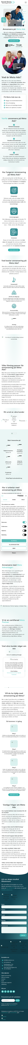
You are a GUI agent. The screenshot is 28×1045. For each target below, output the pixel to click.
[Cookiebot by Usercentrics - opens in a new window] (17, 496)
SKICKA (17, 1000)
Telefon (3, 909)
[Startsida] (7, 2)
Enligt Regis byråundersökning (14, 478)
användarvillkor (13, 1012)
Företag (3, 920)
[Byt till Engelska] (4, 1016)
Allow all (14, 540)
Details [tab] (14, 499)
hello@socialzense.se (6, 890)
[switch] (24, 526)
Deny (14, 548)
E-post (3, 915)
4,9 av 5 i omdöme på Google (14, 654)
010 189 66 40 (10, 888)
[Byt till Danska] (3, 1018)
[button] (1, 421)
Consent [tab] (5, 499)
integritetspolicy (12, 1005)
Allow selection (14, 544)
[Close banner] (25, 495)
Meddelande (4, 925)
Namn (2, 904)
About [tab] (22, 499)
